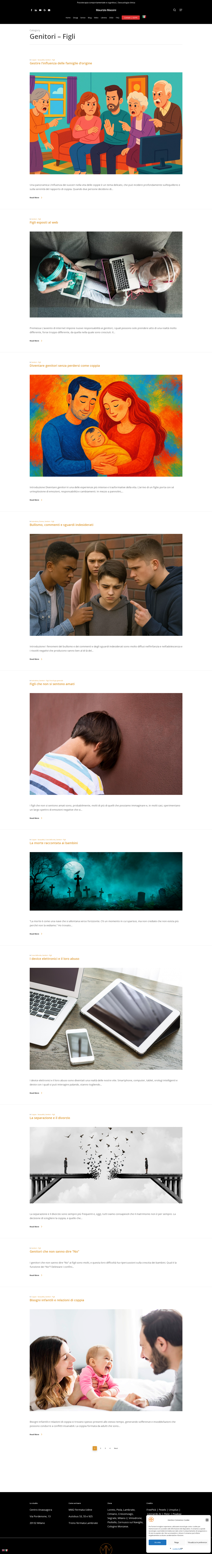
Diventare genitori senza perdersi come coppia (65, 365)
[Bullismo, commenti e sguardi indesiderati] (106, 642)
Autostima (34, 521)
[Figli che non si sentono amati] (106, 801)
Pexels (162, 1509)
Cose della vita (50, 840)
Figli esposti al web (44, 222)
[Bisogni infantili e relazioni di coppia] (106, 1417)
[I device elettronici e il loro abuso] (106, 1076)
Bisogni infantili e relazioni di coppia (57, 1300)
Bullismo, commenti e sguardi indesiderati (61, 524)
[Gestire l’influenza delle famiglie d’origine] (106, 180)
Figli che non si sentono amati (52, 684)
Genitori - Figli (50, 60)
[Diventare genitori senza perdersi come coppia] (106, 483)
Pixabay (177, 1514)
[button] (207, 1520)
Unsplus (173, 1509)
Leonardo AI (154, 1514)
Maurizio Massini (106, 10)
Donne (41, 521)
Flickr (167, 1514)
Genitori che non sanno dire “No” (54, 1251)
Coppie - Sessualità (38, 60)
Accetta (157, 1542)
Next (116, 1448)
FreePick (151, 1509)
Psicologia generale (56, 681)
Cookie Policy (177, 1549)
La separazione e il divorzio (50, 1118)
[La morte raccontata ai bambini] (106, 917)
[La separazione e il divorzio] (106, 1209)
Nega (176, 1542)
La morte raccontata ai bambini (54, 843)
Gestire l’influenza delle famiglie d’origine (61, 63)
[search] (174, 10)
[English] (3, 1550)
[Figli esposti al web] (106, 324)
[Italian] (144, 18)
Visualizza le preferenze (197, 1542)
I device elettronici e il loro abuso (54, 958)
